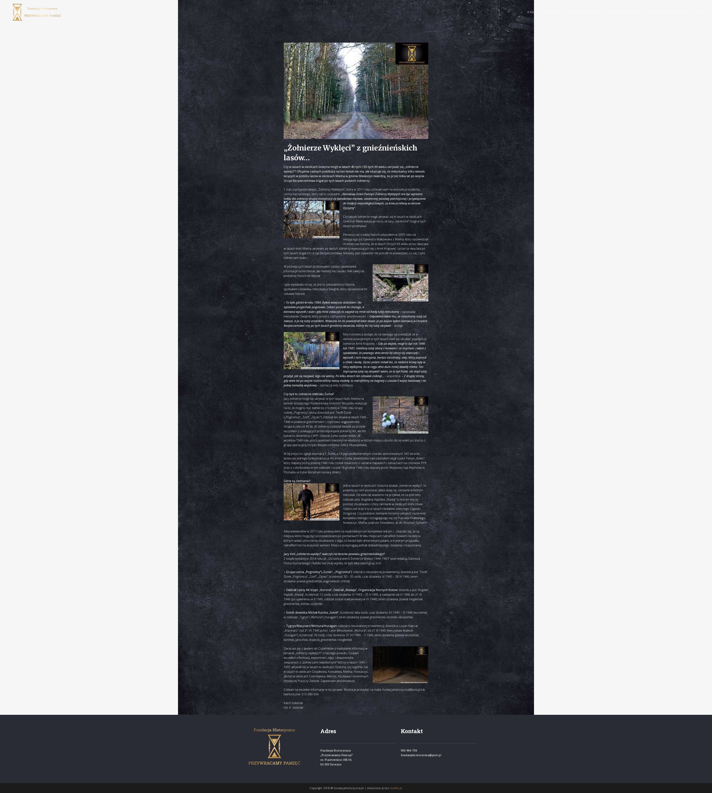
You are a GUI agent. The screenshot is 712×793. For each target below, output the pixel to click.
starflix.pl (396, 788)
